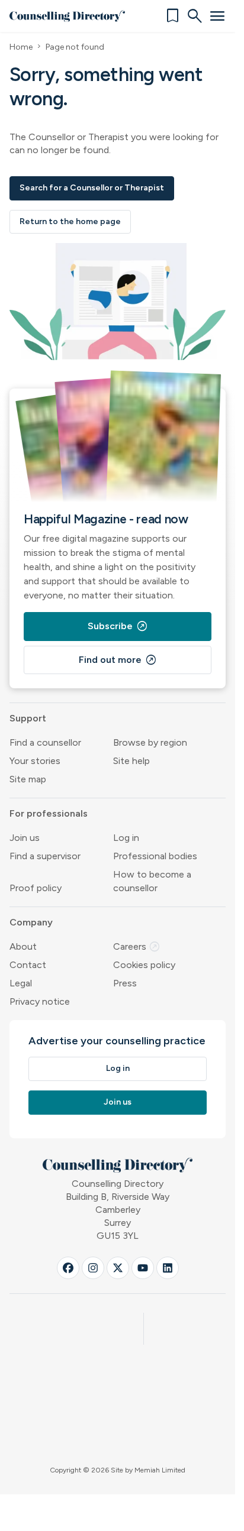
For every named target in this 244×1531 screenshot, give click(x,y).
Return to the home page (70, 221)
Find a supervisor (45, 856)
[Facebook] (68, 1268)
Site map (27, 779)
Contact (27, 964)
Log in (126, 837)
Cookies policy (144, 964)
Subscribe (118, 626)
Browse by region (150, 742)
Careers (136, 946)
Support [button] (27, 718)
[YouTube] (142, 1268)
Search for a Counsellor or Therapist (92, 188)
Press (125, 983)
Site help (131, 760)
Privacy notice (39, 1001)
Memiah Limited (159, 1470)
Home (21, 47)
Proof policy (35, 888)
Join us (24, 837)
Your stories (34, 760)
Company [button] (31, 922)
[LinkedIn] (167, 1268)
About (23, 946)
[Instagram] (93, 1268)
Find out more (118, 660)
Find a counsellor (45, 742)
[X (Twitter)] (118, 1268)
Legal (20, 983)
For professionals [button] (48, 813)
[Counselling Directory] (67, 16)
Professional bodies (155, 856)
